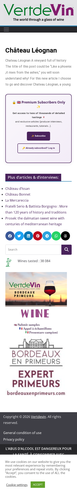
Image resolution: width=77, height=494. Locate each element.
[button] (10, 236)
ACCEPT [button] (38, 484)
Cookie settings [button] (17, 485)
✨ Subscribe (38, 136)
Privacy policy (13, 439)
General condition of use (22, 433)
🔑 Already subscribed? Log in (38, 148)
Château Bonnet (17, 194)
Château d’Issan (17, 188)
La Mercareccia (17, 200)
